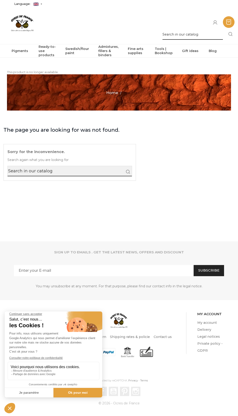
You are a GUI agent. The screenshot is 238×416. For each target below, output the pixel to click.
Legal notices (208, 336)
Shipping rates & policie (130, 337)
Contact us (163, 337)
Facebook (102, 391)
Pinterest (124, 391)
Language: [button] (22, 4)
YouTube (113, 391)
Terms (144, 380)
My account (207, 323)
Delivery (204, 330)
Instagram (135, 391)
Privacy (133, 380)
